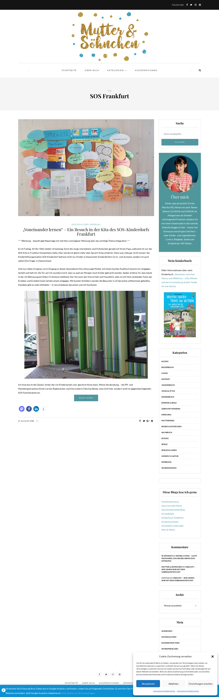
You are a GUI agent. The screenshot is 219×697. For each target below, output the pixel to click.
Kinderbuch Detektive (172, 517)
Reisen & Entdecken (171, 426)
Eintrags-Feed (168, 637)
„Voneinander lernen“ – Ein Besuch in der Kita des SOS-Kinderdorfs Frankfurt (86, 232)
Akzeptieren (148, 683)
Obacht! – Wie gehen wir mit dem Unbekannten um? (178, 569)
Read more (86, 398)
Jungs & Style (168, 391)
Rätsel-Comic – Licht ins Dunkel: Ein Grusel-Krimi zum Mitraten (179, 558)
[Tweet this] (144, 421)
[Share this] (140, 421)
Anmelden (166, 631)
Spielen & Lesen (80, 225)
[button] (212, 656)
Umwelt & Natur (169, 456)
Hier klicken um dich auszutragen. (78, 693)
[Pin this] (152, 421)
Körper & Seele (169, 403)
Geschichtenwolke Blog (173, 509)
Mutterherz (167, 420)
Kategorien (115, 70)
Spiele (164, 444)
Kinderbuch (167, 397)
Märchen (166, 414)
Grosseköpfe (167, 513)
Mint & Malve (168, 529)
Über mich (92, 70)
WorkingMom (168, 468)
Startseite (69, 70)
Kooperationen (146, 70)
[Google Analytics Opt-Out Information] (4, 691)
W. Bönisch (167, 556)
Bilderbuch (167, 367)
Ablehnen (173, 683)
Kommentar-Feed (170, 643)
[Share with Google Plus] (148, 421)
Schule (165, 438)
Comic (164, 373)
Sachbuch (166, 432)
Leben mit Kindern (170, 408)
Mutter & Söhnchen (171, 567)
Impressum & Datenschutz (164, 691)
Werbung (95, 225)
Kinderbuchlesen (169, 521)
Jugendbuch (168, 385)
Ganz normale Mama (171, 505)
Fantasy (165, 379)
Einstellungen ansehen (200, 683)
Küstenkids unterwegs (172, 525)
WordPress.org (169, 649)
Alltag (164, 361)
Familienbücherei (170, 501)
